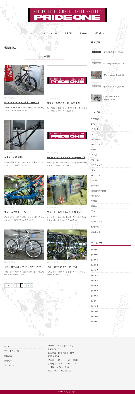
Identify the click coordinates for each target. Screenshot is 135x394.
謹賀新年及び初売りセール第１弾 (63, 102)
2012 (94, 295)
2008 (94, 316)
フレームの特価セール (15, 211)
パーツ (94, 154)
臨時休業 (95, 226)
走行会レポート (97, 231)
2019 (94, 259)
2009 (94, 311)
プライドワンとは (50, 33)
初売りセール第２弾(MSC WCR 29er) (22, 266)
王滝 (93, 211)
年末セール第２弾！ (14, 157)
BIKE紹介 (95, 118)
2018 (94, 265)
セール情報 (95, 139)
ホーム (32, 33)
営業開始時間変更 (98, 190)
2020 (94, 254)
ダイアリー (95, 144)
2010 (94, 306)
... (28, 110)
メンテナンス (96, 165)
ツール (94, 149)
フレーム (95, 159)
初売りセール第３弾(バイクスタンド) (65, 211)
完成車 (94, 201)
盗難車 (94, 216)
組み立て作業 (96, 221)
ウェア (94, 134)
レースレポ (95, 175)
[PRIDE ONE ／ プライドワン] (67, 9)
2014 (94, 285)
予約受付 (95, 180)
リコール (95, 170)
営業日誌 (68, 33)
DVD (93, 123)
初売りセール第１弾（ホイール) (62, 266)
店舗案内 (83, 33)
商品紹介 (95, 185)
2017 (94, 270)
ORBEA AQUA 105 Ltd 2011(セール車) (66, 157)
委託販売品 (95, 195)
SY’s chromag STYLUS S (113, 75)
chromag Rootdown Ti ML (114, 63)
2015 (94, 280)
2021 (94, 249)
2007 (94, 321)
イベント (95, 129)
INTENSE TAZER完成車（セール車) (22, 102)
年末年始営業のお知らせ (113, 52)
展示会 (94, 206)
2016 (94, 275)
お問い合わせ (100, 33)
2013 (94, 290)
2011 (94, 300)
